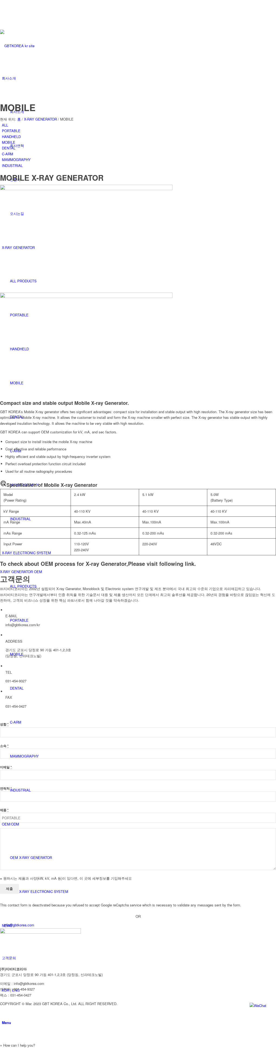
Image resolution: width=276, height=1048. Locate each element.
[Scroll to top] (1, 1039)
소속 (4, 746)
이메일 (6, 767)
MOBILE (18, 107)
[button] (17, 1045)
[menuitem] (139, 125)
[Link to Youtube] (3, 2)
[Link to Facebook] (3, 8)
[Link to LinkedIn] (3, 15)
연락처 (6, 788)
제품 (4, 810)
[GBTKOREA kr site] (40, 45)
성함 (4, 724)
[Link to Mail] (3, 20)
